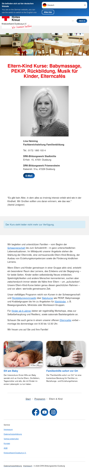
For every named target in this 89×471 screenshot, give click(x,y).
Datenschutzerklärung (13, 434)
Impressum (8, 429)
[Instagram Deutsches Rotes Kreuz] (53, 412)
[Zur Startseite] (17, 20)
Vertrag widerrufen (11, 438)
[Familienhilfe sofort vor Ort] (65, 354)
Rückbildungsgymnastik (24, 298)
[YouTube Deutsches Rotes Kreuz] (44, 412)
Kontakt (7, 443)
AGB (6, 448)
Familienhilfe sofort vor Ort (62, 370)
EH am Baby (11, 370)
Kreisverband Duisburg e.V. (15, 452)
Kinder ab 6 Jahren (21, 310)
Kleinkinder (60, 301)
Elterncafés (65, 320)
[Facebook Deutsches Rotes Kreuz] (35, 412)
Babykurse (47, 298)
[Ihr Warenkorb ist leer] (73, 21)
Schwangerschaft (16, 247)
